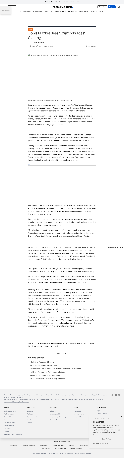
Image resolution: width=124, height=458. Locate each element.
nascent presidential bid (71, 211)
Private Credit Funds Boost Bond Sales (45, 375)
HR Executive (46, 448)
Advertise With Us (56, 414)
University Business (76, 448)
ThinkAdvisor (13, 445)
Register (111, 7)
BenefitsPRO (44, 445)
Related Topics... (61, 353)
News (30, 29)
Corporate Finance (10, 420)
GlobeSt (71, 445)
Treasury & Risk (84, 445)
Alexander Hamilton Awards (52, 1)
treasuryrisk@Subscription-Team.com (16, 402)
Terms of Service (79, 414)
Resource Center (74, 1)
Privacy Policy (78, 417)
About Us (53, 411)
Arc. (45, 453)
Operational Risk (9, 422)
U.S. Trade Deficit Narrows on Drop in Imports (48, 379)
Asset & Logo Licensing (58, 417)
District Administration (60, 448)
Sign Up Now (106, 439)
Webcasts (65, 1)
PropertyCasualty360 (29, 445)
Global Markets (9, 425)
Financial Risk (8, 417)
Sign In (99, 410)
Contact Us (53, 420)
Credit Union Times (58, 445)
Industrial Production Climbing (42, 362)
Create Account (102, 413)
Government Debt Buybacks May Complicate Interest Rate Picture (56, 369)
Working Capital (9, 414)
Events (29, 420)
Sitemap (29, 422)
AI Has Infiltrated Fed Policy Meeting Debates (48, 372)
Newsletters (102, 7)
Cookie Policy (78, 411)
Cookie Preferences (85, 453)
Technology (7, 428)
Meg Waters (40, 42)
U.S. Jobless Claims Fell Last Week (44, 365)
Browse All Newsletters (100, 444)
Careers (6, 431)
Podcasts (30, 414)
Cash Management (10, 411)
